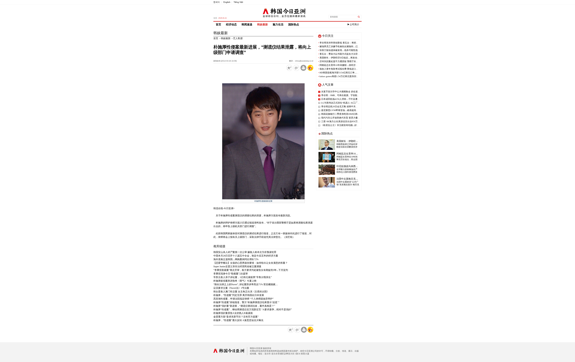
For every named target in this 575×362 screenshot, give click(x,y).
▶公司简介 (353, 24)
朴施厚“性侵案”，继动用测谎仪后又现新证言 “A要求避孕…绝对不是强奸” (252, 309)
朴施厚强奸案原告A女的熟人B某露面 (233, 313)
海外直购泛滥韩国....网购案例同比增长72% (235, 259)
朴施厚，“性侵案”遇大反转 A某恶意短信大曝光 (238, 320)
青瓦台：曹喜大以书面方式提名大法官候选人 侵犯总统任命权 (349, 54)
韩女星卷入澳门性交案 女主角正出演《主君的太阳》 (241, 291)
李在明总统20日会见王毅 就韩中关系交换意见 (344, 106)
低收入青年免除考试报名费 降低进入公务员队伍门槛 (345, 69)
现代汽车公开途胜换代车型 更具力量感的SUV (344, 118)
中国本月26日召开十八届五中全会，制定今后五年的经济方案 (245, 255)
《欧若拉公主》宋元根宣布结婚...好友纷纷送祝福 (345, 125)
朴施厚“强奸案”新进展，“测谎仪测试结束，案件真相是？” (244, 306)
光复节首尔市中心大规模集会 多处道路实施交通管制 (347, 91)
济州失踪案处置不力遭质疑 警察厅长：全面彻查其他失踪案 (348, 61)
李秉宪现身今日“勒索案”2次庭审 (230, 273)
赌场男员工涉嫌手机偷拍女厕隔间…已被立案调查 (343, 46)
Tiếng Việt (238, 2)
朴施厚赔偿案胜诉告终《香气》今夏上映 (235, 281)
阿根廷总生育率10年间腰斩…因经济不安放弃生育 (343, 65)
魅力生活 (278, 24)
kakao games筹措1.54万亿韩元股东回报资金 (340, 76)
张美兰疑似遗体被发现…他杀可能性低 (338, 50)
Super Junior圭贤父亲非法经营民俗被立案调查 (237, 266)
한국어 (216, 2)
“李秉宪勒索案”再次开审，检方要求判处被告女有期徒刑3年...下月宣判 (250, 270)
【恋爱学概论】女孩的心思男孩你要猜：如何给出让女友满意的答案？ (250, 263)
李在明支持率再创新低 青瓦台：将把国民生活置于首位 (346, 43)
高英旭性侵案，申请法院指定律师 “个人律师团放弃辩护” (243, 298)
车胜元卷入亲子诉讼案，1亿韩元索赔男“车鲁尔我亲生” (242, 277)
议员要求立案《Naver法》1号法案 (231, 288)
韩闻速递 (247, 24)
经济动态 (231, 24)
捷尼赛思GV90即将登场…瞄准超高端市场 (342, 110)
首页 (218, 24)
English (226, 2)
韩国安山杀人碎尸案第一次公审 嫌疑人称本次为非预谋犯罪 (244, 252)
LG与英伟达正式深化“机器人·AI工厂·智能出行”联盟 (347, 103)
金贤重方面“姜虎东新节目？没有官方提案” (236, 316)
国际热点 (293, 24)
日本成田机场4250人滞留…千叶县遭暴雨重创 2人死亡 (348, 99)
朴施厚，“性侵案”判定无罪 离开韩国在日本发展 (238, 295)
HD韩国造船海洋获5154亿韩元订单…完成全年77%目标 (346, 72)
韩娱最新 (262, 24)
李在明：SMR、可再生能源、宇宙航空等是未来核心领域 (349, 95)
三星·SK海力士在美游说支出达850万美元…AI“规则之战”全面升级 (354, 121)
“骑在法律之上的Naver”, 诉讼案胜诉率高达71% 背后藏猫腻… (245, 284)
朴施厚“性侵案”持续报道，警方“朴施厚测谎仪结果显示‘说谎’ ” (246, 302)
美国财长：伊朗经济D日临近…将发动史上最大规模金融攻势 (349, 57)
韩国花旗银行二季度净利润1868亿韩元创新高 (343, 114)
